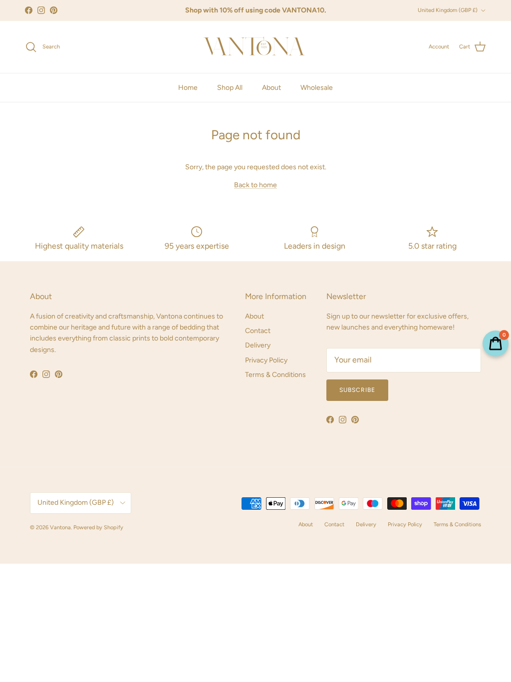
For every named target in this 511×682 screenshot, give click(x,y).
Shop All (230, 87)
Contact (257, 331)
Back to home (255, 185)
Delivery (257, 345)
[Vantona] (255, 47)
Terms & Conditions (275, 374)
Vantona (60, 527)
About (271, 87)
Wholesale (316, 87)
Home (188, 87)
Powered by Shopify (98, 527)
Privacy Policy (266, 360)
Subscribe (357, 389)
